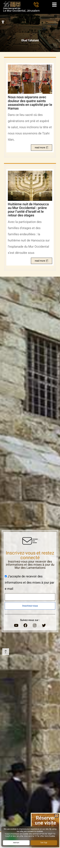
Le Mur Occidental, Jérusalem (21, 11)
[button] (56, 815)
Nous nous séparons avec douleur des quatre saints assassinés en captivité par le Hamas (30, 103)
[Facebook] (25, 625)
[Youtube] (16, 625)
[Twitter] (44, 625)
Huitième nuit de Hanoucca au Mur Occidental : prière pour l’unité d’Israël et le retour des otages (28, 210)
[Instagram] (34, 625)
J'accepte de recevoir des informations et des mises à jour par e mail (29, 582)
